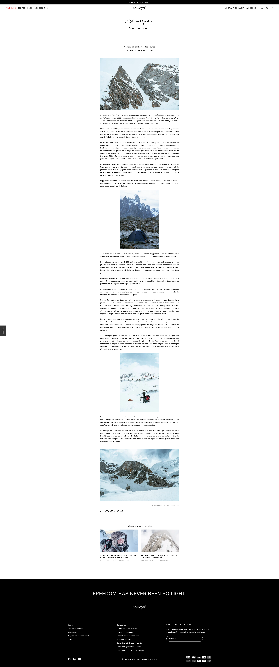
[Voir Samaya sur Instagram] (69, 659)
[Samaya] (139, 8)
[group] (139, 2)
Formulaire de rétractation (128, 636)
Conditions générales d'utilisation (130, 650)
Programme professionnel (78, 636)
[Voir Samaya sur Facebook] (74, 659)
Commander (122, 625)
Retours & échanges (125, 632)
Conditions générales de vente (129, 643)
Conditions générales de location (130, 646)
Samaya (130, 659)
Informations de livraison (127, 628)
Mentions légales (124, 639)
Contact (71, 625)
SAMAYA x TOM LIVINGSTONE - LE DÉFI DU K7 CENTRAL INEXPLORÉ (159, 556)
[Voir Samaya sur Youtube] (79, 659)
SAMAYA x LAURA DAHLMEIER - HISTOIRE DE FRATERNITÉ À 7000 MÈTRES (118, 556)
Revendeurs (72, 632)
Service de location (75, 628)
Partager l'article (113, 511)
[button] (262, 8)
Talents (70, 639)
